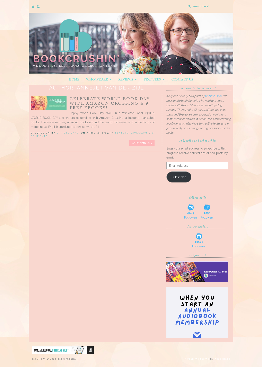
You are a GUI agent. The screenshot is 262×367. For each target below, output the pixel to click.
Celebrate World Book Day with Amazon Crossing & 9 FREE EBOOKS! (110, 103)
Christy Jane (68, 133)
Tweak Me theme (197, 359)
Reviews (126, 79)
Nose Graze (222, 359)
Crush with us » (142, 143)
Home (74, 79)
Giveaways (139, 133)
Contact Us (182, 79)
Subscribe (179, 177)
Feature (122, 133)
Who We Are (98, 79)
